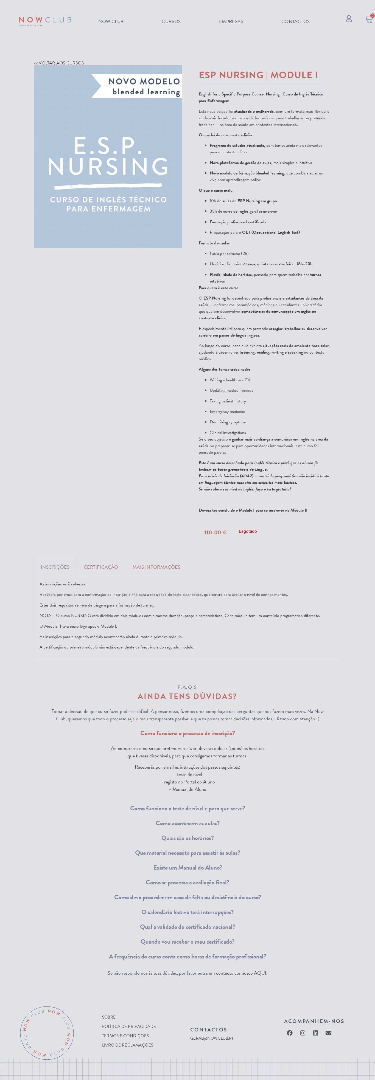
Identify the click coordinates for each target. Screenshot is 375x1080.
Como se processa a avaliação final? (187, 882)
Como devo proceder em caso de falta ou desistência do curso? (187, 897)
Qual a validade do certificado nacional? (187, 926)
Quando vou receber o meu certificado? (187, 941)
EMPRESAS (231, 21)
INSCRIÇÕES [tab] (55, 567)
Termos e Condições (125, 1036)
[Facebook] (290, 1033)
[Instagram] (303, 1033)
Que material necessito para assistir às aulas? (187, 852)
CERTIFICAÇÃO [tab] (101, 567)
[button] (187, 733)
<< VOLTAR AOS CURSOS (59, 63)
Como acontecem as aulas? (187, 823)
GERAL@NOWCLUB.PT (211, 1038)
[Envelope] (328, 1033)
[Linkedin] (315, 1033)
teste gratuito (278, 489)
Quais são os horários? (187, 837)
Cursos (171, 21)
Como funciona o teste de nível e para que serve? (187, 808)
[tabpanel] (187, 617)
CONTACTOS (295, 21)
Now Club (111, 21)
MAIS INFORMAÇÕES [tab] (156, 567)
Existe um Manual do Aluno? (187, 867)
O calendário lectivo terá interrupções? (187, 912)
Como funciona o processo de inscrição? (187, 733)
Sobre (109, 1017)
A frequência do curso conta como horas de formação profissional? (187, 956)
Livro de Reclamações (127, 1045)
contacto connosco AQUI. (241, 973)
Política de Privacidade (129, 1026)
